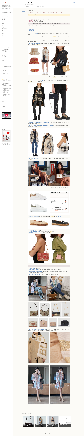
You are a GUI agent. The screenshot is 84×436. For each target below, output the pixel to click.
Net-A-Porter (4, 27)
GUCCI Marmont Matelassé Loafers (36, 271)
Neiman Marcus (4, 54)
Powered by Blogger (49, 433)
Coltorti (3, 31)
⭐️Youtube (3, 68)
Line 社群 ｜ (32, 6)
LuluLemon (4, 40)
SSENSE (3, 20)
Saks (2, 35)
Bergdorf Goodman (5, 57)
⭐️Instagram (4, 71)
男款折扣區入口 (31, 30)
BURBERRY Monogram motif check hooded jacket (39, 122)
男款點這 (37, 269)
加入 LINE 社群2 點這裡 (36, 16)
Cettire (3, 30)
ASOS (3, 38)
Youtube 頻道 (31, 21)
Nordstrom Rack (4, 42)
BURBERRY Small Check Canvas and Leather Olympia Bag (41, 125)
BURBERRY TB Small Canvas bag (35, 158)
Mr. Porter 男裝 (4, 28)
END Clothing (4, 32)
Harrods (3, 23)
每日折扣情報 (23, 11)
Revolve (3, 33)
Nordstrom (3, 41)
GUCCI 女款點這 (32, 269)
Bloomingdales (4, 36)
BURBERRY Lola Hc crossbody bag (36, 80)
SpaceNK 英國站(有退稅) (5, 49)
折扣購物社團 (32, 19)
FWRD (3, 22)
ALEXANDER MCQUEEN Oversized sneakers (38, 187)
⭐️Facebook (4, 70)
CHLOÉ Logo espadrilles (34, 216)
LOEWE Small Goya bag (33, 232)
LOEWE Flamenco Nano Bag (34, 231)
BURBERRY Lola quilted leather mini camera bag (39, 76)
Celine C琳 (28, 3)
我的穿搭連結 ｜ (42, 6)
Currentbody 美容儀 (5, 53)
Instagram (30, 20)
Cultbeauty (3, 52)
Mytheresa (3, 21)
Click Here (3, 145)
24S (2, 25)
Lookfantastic (4, 50)
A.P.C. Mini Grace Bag (33, 33)
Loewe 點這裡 (31, 230)
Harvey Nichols (4, 51)
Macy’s (3, 60)
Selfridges (3, 19)
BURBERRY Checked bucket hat (35, 40)
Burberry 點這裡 (32, 36)
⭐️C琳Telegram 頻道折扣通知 (6, 74)
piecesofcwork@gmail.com (6, 12)
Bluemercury (4, 56)
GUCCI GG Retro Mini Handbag (35, 274)
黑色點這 (59, 216)
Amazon (3, 37)
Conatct (49, 6)
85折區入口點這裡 (32, 268)
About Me (46, 6)
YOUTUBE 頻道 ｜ (36, 6)
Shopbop (3, 18)
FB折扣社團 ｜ (27, 6)
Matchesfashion (4, 26)
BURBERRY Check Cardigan (34, 43)
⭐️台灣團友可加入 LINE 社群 (6, 73)
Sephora (3, 55)
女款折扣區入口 (31, 29)
